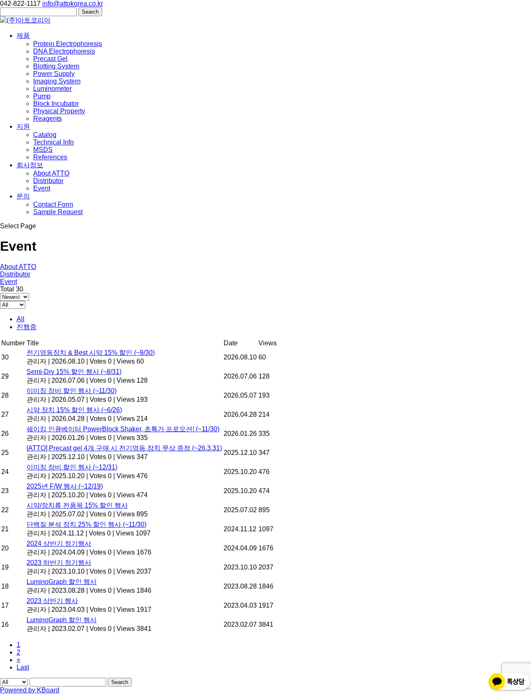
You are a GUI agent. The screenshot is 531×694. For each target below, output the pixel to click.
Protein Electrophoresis (67, 43)
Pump (42, 96)
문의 (23, 196)
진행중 (27, 326)
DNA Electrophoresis (64, 51)
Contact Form (53, 204)
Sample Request (58, 211)
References (50, 157)
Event (41, 188)
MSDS (43, 149)
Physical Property (59, 111)
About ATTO (51, 173)
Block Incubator (56, 103)
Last (23, 667)
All (20, 319)
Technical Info (53, 142)
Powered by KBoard (29, 690)
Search (119, 682)
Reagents (47, 118)
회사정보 (30, 165)
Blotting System (56, 66)
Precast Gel (50, 58)
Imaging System (56, 81)
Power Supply (54, 73)
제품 (23, 35)
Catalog (44, 134)
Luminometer (52, 88)
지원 (23, 126)
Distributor (48, 180)
